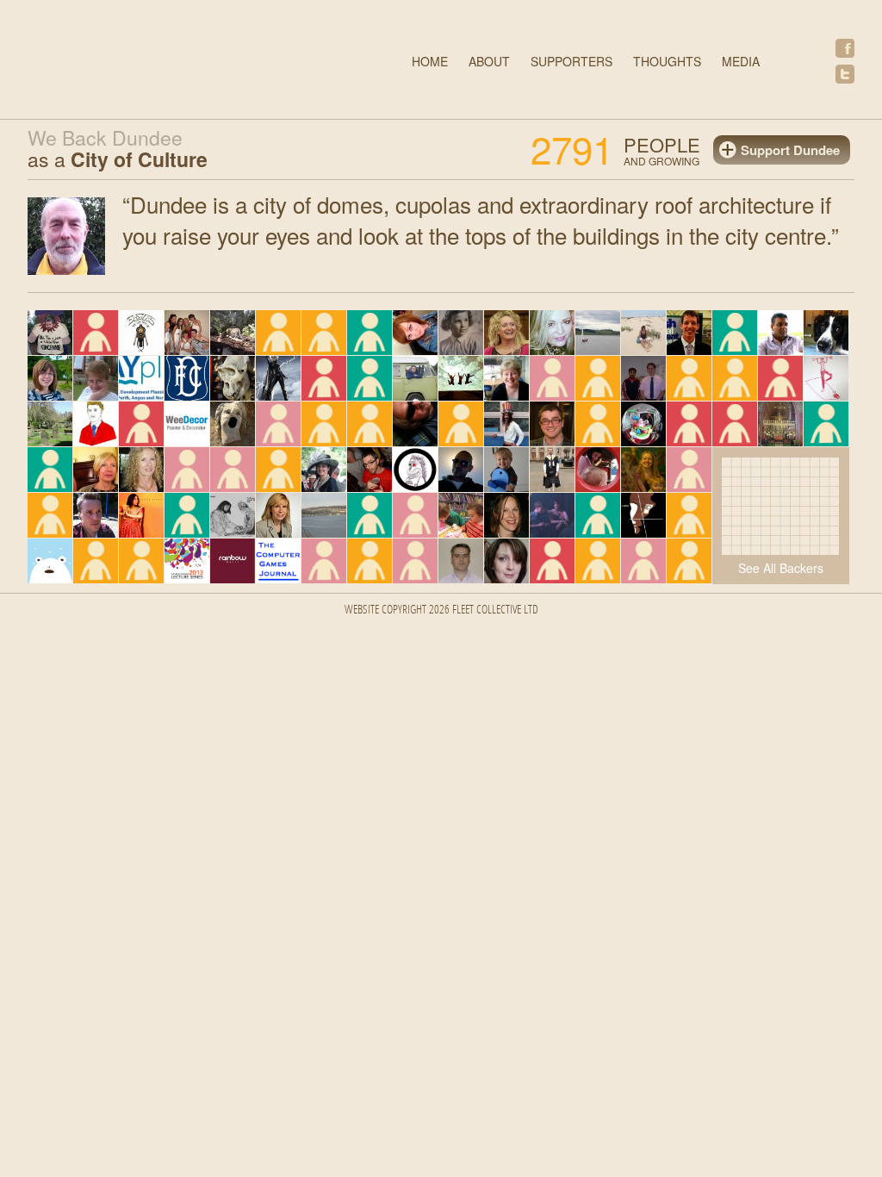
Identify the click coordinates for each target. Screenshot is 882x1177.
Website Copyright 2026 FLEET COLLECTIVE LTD (441, 610)
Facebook (844, 48)
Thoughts (667, 61)
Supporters (571, 61)
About (489, 61)
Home (430, 61)
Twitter (844, 74)
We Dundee (178, 61)
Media (741, 61)
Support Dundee (790, 149)
